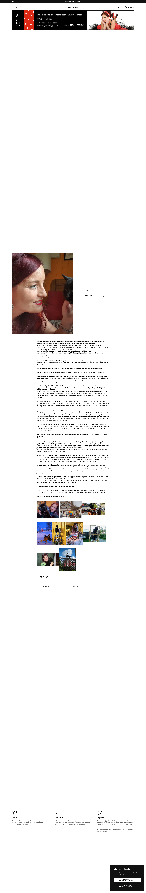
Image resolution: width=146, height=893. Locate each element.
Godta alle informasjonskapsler (127, 880)
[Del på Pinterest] (46, 576)
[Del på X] (44, 576)
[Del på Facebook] (41, 576)
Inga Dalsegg (73, 7)
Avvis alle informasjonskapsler (127, 885)
